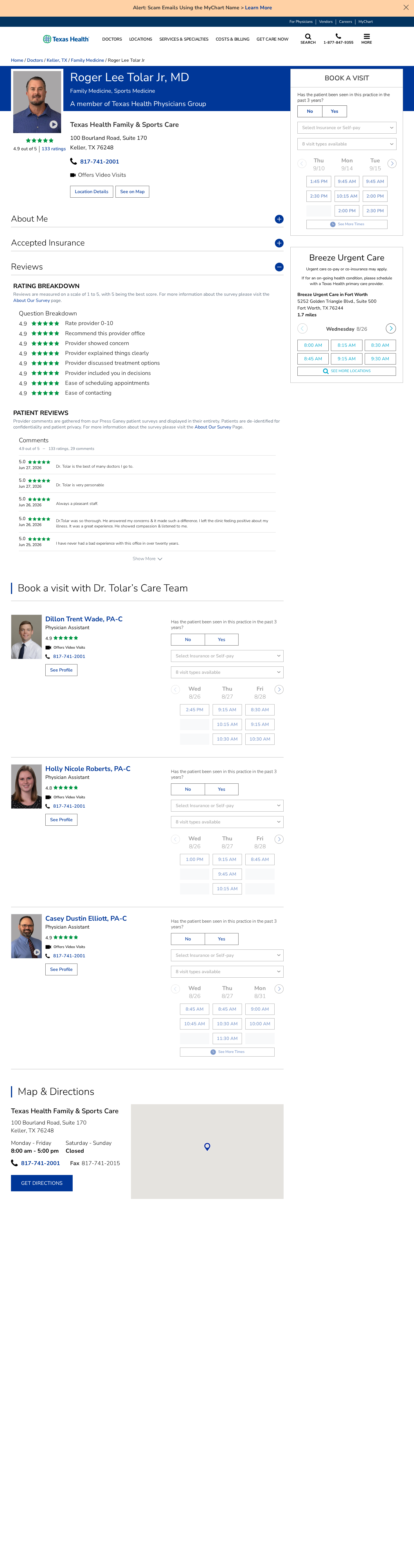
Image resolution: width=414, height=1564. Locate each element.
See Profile (61, 670)
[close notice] (406, 7)
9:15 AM (347, 359)
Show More (144, 559)
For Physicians (301, 21)
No (188, 640)
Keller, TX (57, 60)
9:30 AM (380, 359)
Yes (221, 640)
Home (17, 60)
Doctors (35, 60)
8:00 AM (313, 345)
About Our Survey (31, 300)
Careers (345, 21)
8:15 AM (347, 345)
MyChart (366, 21)
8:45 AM (313, 359)
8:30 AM (380, 345)
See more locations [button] (351, 371)
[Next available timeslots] (391, 328)
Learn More (258, 8)
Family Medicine (87, 60)
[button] (66, 39)
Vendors (326, 21)
